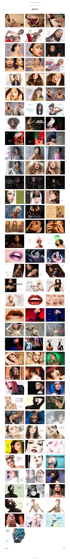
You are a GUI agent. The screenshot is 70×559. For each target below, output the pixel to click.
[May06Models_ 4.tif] (54, 344)
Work (32, 5)
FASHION (6, 549)
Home (29, 5)
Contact (40, 5)
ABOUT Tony (36, 5)
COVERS (63, 549)
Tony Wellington (35, 2)
